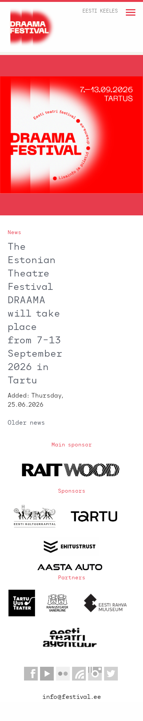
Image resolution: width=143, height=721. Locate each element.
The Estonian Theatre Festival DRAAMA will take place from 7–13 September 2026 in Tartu (35, 314)
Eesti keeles (100, 11)
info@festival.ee (71, 697)
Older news (26, 423)
